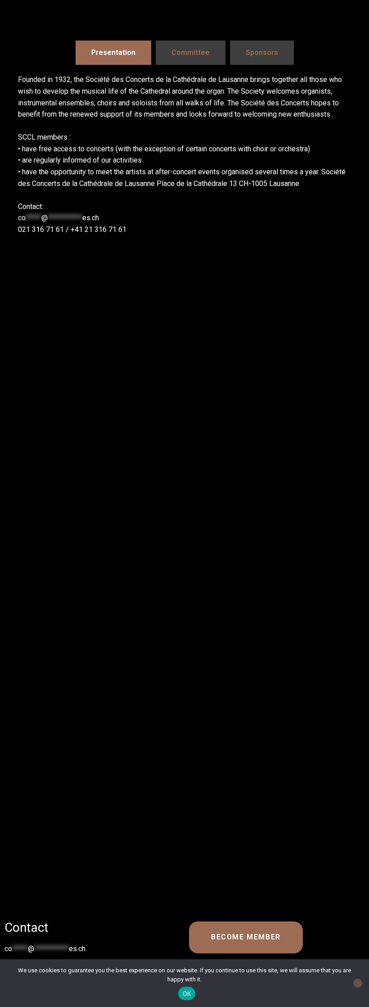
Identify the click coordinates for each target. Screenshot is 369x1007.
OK (187, 993)
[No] (357, 983)
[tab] (113, 53)
